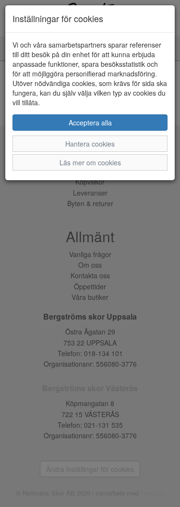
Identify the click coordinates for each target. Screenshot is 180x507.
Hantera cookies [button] (90, 143)
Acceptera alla (90, 122)
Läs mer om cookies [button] (90, 162)
